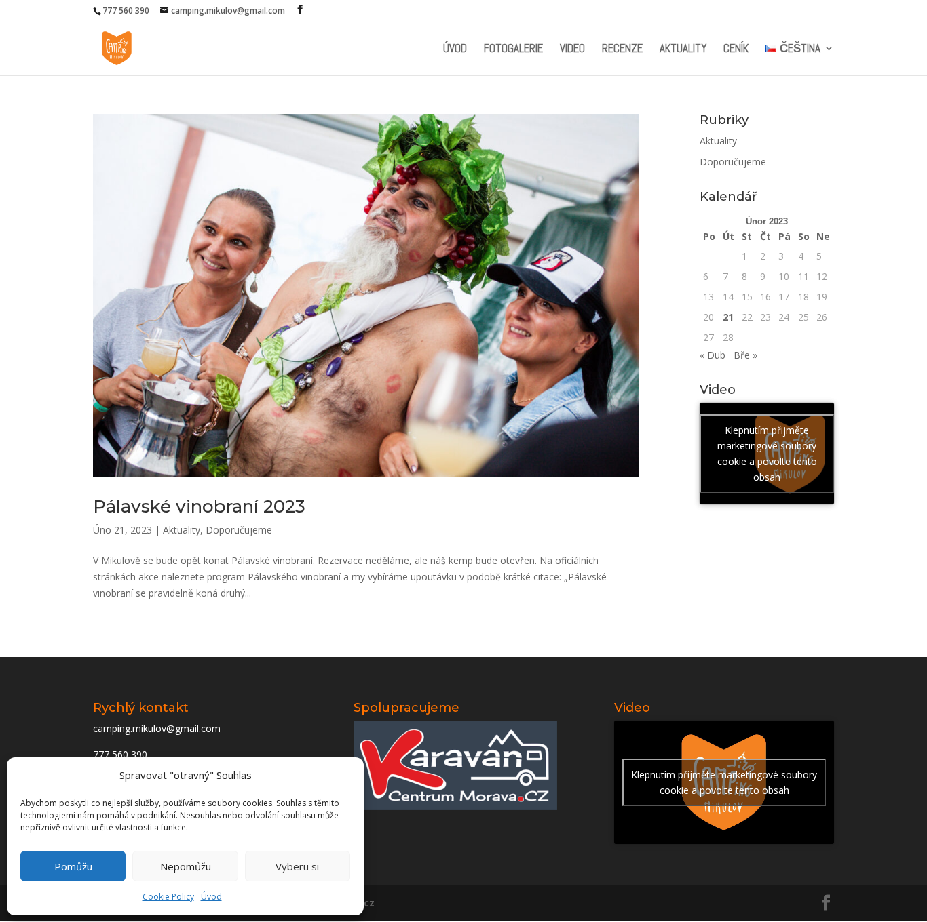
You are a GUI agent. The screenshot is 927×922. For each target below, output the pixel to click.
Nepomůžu (185, 866)
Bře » (745, 354)
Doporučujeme (239, 529)
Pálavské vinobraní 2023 (199, 506)
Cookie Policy (168, 896)
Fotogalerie (513, 49)
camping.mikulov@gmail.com (157, 728)
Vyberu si (297, 866)
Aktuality (683, 49)
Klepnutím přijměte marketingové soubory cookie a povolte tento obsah (767, 453)
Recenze (622, 49)
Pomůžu (73, 866)
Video (572, 49)
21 (728, 316)
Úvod (211, 896)
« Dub (712, 354)
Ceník (736, 49)
